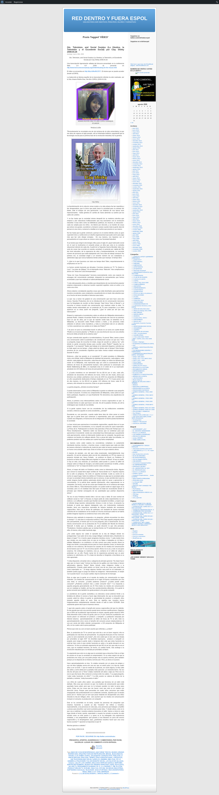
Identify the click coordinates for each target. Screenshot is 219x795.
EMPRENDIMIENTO (138, 371)
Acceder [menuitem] (8, 2)
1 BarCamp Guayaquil (139, 270)
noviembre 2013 (137, 142)
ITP (117, 759)
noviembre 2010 (137, 206)
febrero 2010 (136, 222)
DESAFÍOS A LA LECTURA (141, 367)
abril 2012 (136, 176)
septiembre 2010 (138, 210)
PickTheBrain (137, 488)
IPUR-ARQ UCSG (138, 480)
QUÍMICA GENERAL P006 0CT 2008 (143, 409)
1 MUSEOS (136, 316)
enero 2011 (136, 203)
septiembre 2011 (138, 188)
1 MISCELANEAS (103, 773)
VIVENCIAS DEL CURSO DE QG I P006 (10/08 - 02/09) (142, 520)
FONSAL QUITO (137, 473)
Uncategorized (137, 420)
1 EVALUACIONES (138, 295)
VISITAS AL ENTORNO (139, 423)
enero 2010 (136, 224)
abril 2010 (136, 219)
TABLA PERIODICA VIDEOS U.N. (142, 492)
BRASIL (108, 754)
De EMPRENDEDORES (140, 464)
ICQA (113, 759)
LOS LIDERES (86, 763)
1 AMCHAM (136, 263)
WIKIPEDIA (105, 772)
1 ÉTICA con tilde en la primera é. (142, 293)
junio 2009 (136, 236)
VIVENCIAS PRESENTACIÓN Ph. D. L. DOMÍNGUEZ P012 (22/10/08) (143, 510)
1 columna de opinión (139, 279)
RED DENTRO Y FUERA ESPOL (109, 18)
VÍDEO (84, 772)
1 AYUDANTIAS (137, 268)
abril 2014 (136, 133)
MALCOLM (96, 763)
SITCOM (102, 768)
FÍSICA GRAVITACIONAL (104, 757)
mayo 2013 (136, 153)
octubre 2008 (137, 251)
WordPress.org (137, 538)
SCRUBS (87, 768)
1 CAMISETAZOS (138, 275)
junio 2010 (136, 215)
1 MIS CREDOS (137, 312)
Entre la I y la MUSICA (139, 432)
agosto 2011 (136, 190)
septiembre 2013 (138, 146)
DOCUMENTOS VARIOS (140, 369)
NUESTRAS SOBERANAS (140, 386)
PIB (114, 766)
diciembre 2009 (137, 226)
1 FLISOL (136, 297)
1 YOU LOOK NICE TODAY (141, 337)
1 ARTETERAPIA (138, 267)
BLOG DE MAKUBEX (139, 455)
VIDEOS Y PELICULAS (140, 421)
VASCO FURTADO (101, 770)
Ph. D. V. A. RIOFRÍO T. (104, 766)
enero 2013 (136, 160)
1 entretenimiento (138, 289)
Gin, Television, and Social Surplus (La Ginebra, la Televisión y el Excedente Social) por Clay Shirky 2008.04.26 (95, 49)
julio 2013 (136, 149)
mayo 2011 (136, 196)
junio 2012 (136, 172)
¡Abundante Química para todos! (142, 448)
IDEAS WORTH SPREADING (141, 478)
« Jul (131, 122)
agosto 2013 (136, 148)
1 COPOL (136, 281)
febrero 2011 (136, 201)
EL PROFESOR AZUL (139, 470)
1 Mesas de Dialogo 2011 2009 (142, 310)
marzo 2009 (136, 242)
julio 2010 (136, 213)
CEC (134, 345)
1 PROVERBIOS (138, 319)
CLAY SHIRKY (79, 756)
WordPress (126, 788)
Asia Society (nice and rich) (141, 454)
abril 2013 (136, 155)
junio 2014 (136, 130)
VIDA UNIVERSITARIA (116, 770)
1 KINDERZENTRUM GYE (140, 304)
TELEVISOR (89, 770)
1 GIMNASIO (136, 298)
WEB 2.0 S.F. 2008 (94, 772)
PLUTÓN (119, 766)
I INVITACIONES (138, 378)
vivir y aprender (137, 497)
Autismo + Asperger (138, 342)
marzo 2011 (136, 199)
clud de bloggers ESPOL (140, 459)
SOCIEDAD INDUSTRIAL (114, 768)
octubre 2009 (137, 229)
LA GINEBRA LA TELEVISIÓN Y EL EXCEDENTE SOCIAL (94, 760)
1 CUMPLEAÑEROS (139, 284)
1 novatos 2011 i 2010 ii (140, 317)
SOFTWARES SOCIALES (76, 770)
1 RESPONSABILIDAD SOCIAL (142, 326)
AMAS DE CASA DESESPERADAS (83, 752)
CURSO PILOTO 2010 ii (140, 365)
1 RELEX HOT (137, 321)
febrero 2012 (136, 180)
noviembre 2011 (137, 185)
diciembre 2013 (137, 140)
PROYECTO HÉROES (139, 436)
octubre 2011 (137, 187)
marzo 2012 (136, 178)
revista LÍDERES (138, 438)
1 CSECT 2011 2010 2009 (140, 282)
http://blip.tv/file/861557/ (93, 71)
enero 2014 (136, 139)
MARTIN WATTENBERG (75, 765)
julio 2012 (136, 171)
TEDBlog (135, 496)
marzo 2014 (136, 135)
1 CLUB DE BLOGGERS (87, 773)
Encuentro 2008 (137, 372)
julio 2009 (136, 235)
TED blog (135, 494)
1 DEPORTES (137, 286)
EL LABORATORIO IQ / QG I (141, 468)
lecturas (71, 763)
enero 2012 (136, 181)
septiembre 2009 (138, 231)
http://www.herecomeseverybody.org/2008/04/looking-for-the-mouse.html (92, 68)
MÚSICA (135, 385)
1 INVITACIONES (138, 302)
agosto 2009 (136, 233)
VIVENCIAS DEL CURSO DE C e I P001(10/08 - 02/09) (142, 513)
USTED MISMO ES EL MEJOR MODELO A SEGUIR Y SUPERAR (141, 504)
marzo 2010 (136, 220)
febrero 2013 (136, 158)
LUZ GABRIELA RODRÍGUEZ (141, 434)
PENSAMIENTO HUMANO (86, 766)
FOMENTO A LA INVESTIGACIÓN (143, 374)
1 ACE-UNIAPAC (137, 261)
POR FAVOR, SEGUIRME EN (86, 736)
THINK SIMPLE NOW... (139, 439)
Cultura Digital (137, 362)
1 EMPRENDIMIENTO (139, 288)
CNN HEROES (137, 461)
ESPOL (87, 756)
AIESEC (135, 452)
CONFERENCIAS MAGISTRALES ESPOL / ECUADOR (142, 354)
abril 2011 (136, 197)
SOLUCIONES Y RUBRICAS (141, 411)
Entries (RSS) (103, 789)
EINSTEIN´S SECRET (139, 466)
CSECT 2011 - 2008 (139, 360)
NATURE (135, 484)
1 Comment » (114, 773)
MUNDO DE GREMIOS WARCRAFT (97, 765)
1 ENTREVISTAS (138, 291)
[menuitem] (2, 2)
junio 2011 (136, 194)
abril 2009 (136, 240)
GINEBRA (104, 759)
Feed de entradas (138, 534)
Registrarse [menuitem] (18, 2)
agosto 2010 (136, 212)
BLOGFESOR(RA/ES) (139, 457)
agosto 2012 (136, 169)
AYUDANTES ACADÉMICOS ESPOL (143, 343)
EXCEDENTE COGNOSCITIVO (101, 756)
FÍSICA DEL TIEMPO (88, 757)
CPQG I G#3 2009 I (138, 356)
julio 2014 (136, 128)
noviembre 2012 (137, 164)
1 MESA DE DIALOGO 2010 (141, 309)
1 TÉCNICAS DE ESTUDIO (141, 331)
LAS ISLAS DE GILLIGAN (114, 761)
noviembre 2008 (137, 249)
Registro (135, 531)
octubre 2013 (137, 144)
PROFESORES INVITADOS (141, 390)
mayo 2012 (136, 174)
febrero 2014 (136, 137)
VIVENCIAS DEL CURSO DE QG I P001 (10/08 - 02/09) (142, 516)
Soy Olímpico (137, 413)
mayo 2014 (136, 132)
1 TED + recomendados (140, 333)
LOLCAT (77, 763)
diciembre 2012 (137, 162)
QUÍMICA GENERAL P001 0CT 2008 (143, 407)
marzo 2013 (136, 156)
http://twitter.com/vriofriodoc (106, 736)
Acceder (135, 532)
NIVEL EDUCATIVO (117, 765)
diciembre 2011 (137, 183)
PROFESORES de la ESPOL (141, 388)
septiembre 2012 (138, 167)
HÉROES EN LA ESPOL (140, 376)
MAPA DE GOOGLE (107, 763)
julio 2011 (135, 192)
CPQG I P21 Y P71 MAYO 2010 (142, 358)
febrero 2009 (136, 244)
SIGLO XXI (94, 768)
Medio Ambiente (137, 380)
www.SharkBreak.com (142, 65)
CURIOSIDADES (138, 364)
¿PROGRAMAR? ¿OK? (140, 429)
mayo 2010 (136, 217)
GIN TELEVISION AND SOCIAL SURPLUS (85, 759)
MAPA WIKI (118, 763)
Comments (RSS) (115, 789)
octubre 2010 (137, 208)
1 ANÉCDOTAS (137, 265)
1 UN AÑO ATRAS (138, 335)
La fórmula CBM (137, 482)
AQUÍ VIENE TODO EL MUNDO (106, 752)
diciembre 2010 (137, 204)
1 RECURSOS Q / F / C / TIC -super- (143, 450)
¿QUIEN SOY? (137, 260)
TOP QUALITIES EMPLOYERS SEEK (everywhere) (141, 417)
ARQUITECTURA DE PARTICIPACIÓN (92, 754)
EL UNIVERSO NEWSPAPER (141, 431)
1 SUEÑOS (136, 330)
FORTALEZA (118, 757)
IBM (109, 759)
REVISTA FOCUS (138, 490)
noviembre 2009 (137, 228)
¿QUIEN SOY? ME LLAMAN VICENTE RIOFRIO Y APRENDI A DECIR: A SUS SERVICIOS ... (141, 524)
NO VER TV (73, 766)
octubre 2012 (137, 165)
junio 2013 (136, 151)
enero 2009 (136, 245)
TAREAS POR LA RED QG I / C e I (143, 415)
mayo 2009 (136, 238)
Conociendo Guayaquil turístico (142, 463)
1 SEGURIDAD (137, 328)
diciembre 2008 (137, 247)
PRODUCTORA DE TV (75, 768)
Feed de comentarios (139, 536)
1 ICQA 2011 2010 (138, 300)
